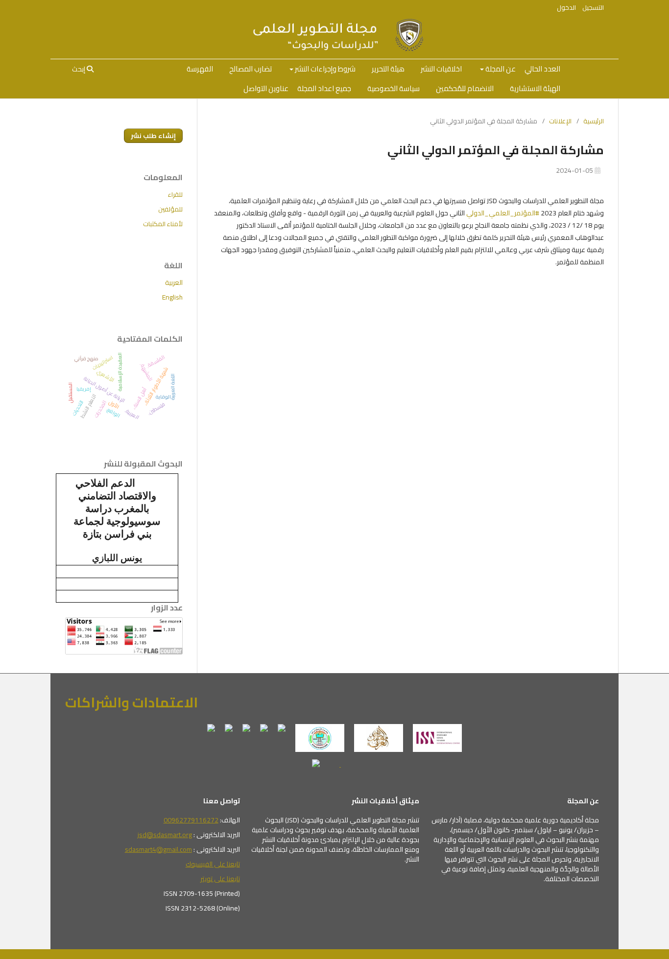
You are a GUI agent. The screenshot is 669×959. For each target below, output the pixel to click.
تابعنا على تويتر (220, 878)
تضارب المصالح (250, 69)
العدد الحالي (542, 69)
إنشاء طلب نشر (153, 135)
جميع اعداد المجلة (324, 88)
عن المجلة (500, 69)
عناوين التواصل (265, 88)
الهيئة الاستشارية (535, 88)
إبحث (79, 69)
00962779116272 (191, 820)
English (172, 297)
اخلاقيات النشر (441, 69)
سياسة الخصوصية (393, 88)
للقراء (175, 194)
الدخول (566, 7)
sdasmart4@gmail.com (158, 849)
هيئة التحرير (388, 69)
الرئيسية (593, 121)
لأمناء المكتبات (163, 224)
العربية (174, 282)
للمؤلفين (170, 209)
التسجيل (593, 7)
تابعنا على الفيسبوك (213, 864)
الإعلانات (560, 121)
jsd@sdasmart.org (165, 834)
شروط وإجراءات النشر (324, 69)
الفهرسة (200, 69)
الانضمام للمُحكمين (465, 88)
